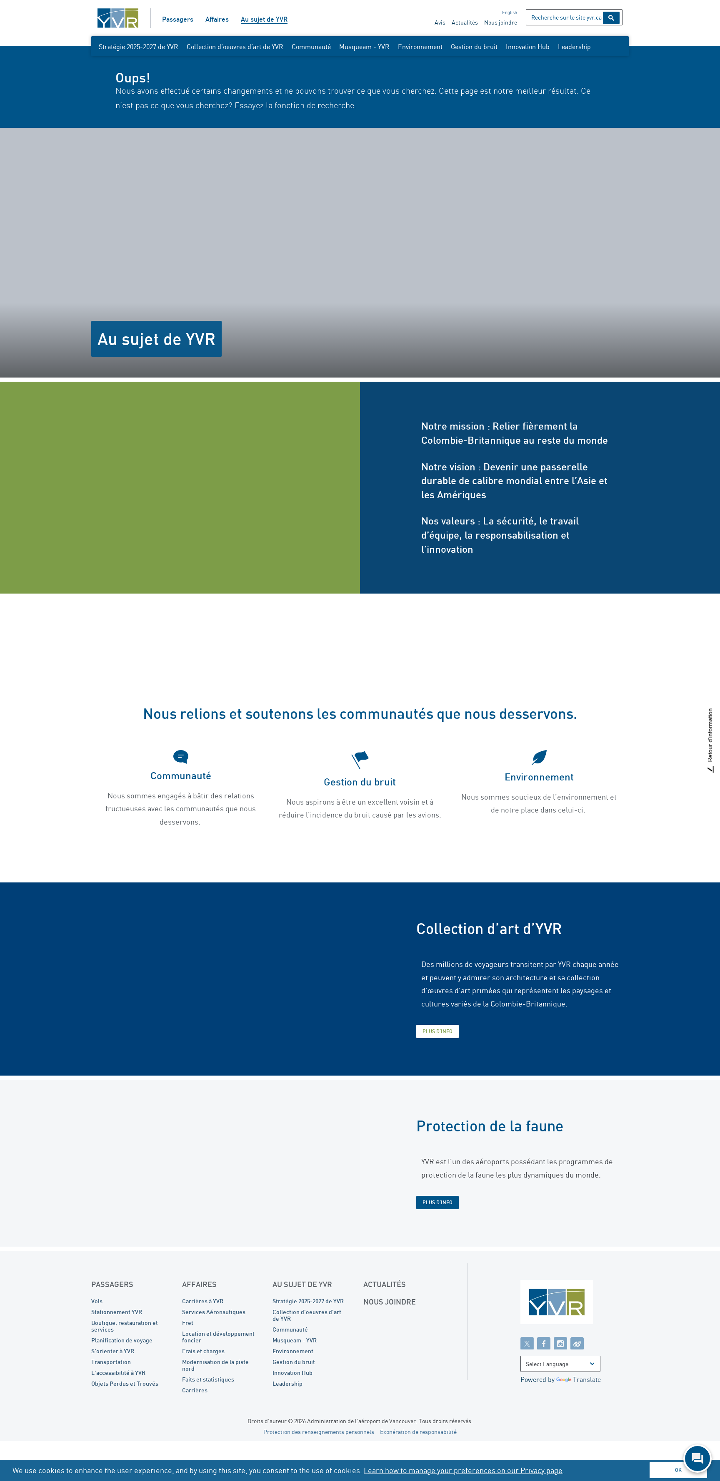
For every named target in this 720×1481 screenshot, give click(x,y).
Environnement (420, 46)
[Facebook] (543, 1342)
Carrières (195, 1390)
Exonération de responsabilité (418, 1431)
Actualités (465, 22)
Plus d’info (437, 1031)
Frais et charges (203, 1350)
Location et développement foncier (218, 1337)
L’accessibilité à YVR (118, 1372)
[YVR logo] (574, 1304)
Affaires (217, 19)
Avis (440, 22)
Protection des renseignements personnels (318, 1431)
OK (678, 1470)
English (509, 12)
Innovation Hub (528, 46)
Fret (187, 1322)
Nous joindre (500, 22)
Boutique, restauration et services (124, 1326)
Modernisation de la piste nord (215, 1365)
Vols (96, 1301)
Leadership (574, 46)
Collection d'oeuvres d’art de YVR (235, 46)
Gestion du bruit (474, 46)
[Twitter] (527, 1342)
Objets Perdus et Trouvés (124, 1383)
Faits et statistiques (208, 1379)
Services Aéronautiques (213, 1311)
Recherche (611, 18)
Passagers (177, 19)
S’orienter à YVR (112, 1350)
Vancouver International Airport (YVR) (118, 18)
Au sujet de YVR (264, 19)
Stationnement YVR (116, 1311)
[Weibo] (577, 1342)
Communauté (311, 46)
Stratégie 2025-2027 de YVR (138, 46)
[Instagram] (560, 1342)
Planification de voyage (121, 1340)
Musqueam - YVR (364, 46)
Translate (587, 1379)
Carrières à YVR (202, 1301)
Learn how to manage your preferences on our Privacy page (463, 1470)
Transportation (111, 1361)
